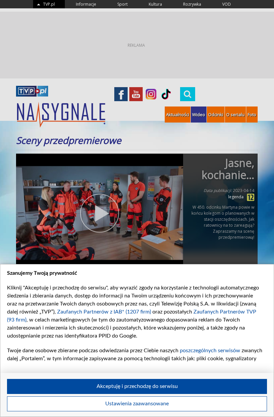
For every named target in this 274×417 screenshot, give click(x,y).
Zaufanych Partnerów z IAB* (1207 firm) (104, 312)
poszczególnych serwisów (210, 350)
